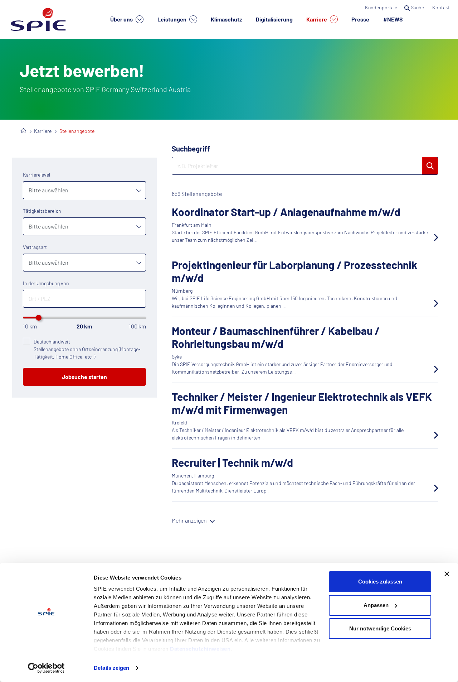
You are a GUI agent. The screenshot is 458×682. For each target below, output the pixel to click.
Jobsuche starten (84, 376)
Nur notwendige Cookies (380, 628)
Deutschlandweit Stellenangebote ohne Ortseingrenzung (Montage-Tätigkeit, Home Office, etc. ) (87, 349)
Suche (417, 7)
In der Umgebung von (46, 283)
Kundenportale (381, 7)
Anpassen (376, 605)
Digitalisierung (274, 19)
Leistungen (172, 19)
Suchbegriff (191, 148)
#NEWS (393, 19)
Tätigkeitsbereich (42, 211)
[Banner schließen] (446, 573)
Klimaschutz (226, 19)
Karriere (317, 19)
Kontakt (441, 7)
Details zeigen (111, 668)
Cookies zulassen (380, 581)
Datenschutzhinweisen (200, 649)
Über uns (122, 19)
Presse (360, 19)
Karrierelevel (36, 175)
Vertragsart (35, 247)
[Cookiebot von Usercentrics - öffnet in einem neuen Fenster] (46, 668)
